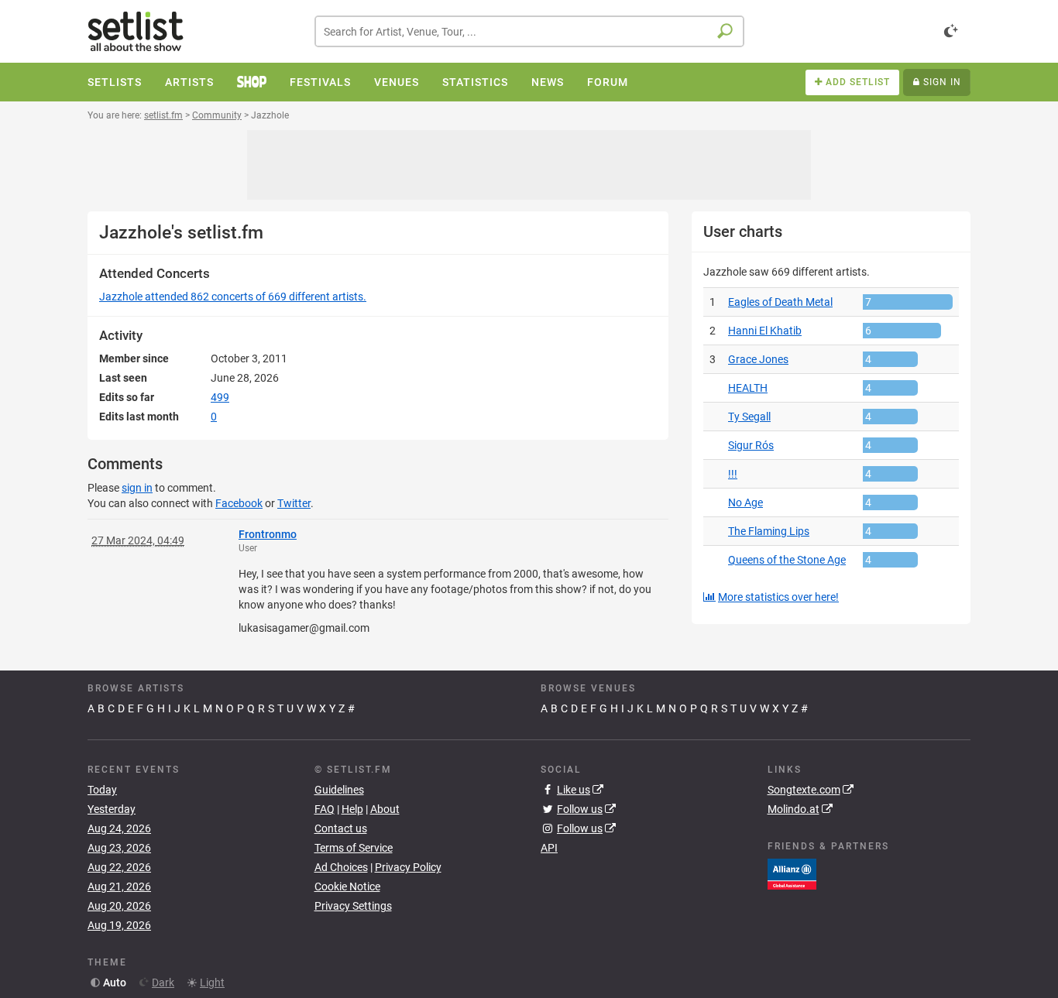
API (549, 848)
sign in (137, 488)
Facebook (239, 503)
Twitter (294, 503)
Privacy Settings (353, 906)
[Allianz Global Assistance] (792, 873)
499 (220, 397)
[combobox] (529, 31)
